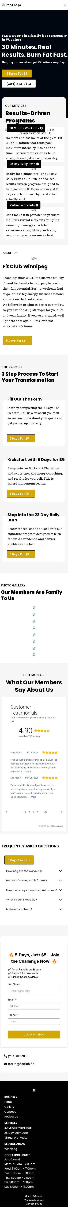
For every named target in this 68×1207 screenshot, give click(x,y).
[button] (65, 5)
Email (12, 999)
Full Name (14, 984)
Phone (13, 1014)
